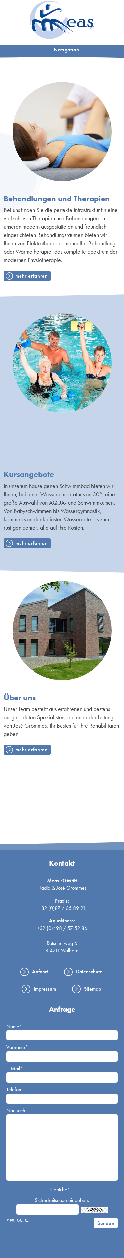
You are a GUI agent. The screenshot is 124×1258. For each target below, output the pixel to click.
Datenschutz (89, 971)
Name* (14, 1026)
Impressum (45, 988)
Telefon (13, 1089)
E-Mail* (14, 1068)
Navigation (66, 49)
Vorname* (17, 1047)
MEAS (62, 20)
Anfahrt (40, 971)
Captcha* (60, 1189)
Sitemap (92, 988)
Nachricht (16, 1110)
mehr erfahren (31, 275)
